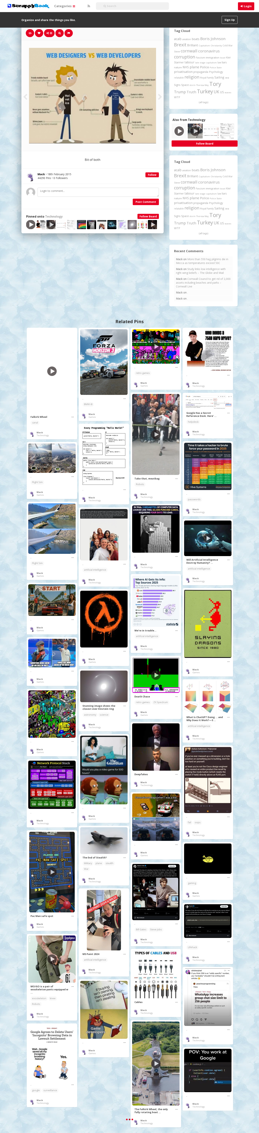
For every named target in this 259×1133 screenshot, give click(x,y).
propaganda (200, 72)
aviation (186, 39)
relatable (179, 77)
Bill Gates (141, 929)
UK (216, 91)
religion (191, 77)
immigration (212, 57)
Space (185, 85)
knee (53, 998)
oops (198, 822)
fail (189, 822)
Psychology (216, 72)
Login (248, 6)
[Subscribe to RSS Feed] (88, 6)
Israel (222, 57)
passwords (194, 499)
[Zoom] (59, 33)
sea (227, 77)
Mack (40, 432)
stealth (109, 863)
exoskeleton (39, 998)
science (104, 714)
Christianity (216, 45)
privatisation (183, 71)
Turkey (205, 91)
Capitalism (204, 45)
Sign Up (229, 20)
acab (177, 39)
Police (204, 67)
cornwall (189, 51)
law (219, 62)
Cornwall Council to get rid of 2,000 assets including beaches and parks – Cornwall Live (203, 282)
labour (189, 62)
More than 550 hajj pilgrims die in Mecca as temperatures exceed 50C (202, 261)
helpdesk (193, 421)
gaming (192, 883)
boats (195, 39)
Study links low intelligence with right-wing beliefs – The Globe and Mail (201, 271)
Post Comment (146, 202)
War (86, 869)
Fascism (200, 57)
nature (178, 67)
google (36, 1090)
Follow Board (148, 216)
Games (92, 417)
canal (35, 422)
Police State (216, 67)
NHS (186, 67)
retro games (143, 373)
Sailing (219, 77)
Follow (152, 175)
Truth (191, 91)
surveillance (50, 1090)
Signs (177, 85)
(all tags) (203, 102)
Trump (180, 91)
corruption (184, 57)
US (222, 92)
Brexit (180, 45)
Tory (215, 84)
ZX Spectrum (160, 702)
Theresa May (202, 85)
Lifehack (192, 947)
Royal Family (207, 77)
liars (224, 62)
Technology (54, 217)
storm (192, 85)
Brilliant (192, 45)
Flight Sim (37, 482)
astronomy (90, 714)
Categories (63, 6)
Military (88, 863)
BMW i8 (88, 404)
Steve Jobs (156, 929)
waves (228, 92)
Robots (140, 484)
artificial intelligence (95, 569)
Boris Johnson (213, 38)
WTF (177, 97)
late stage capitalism (206, 62)
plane (194, 67)
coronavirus (209, 51)
